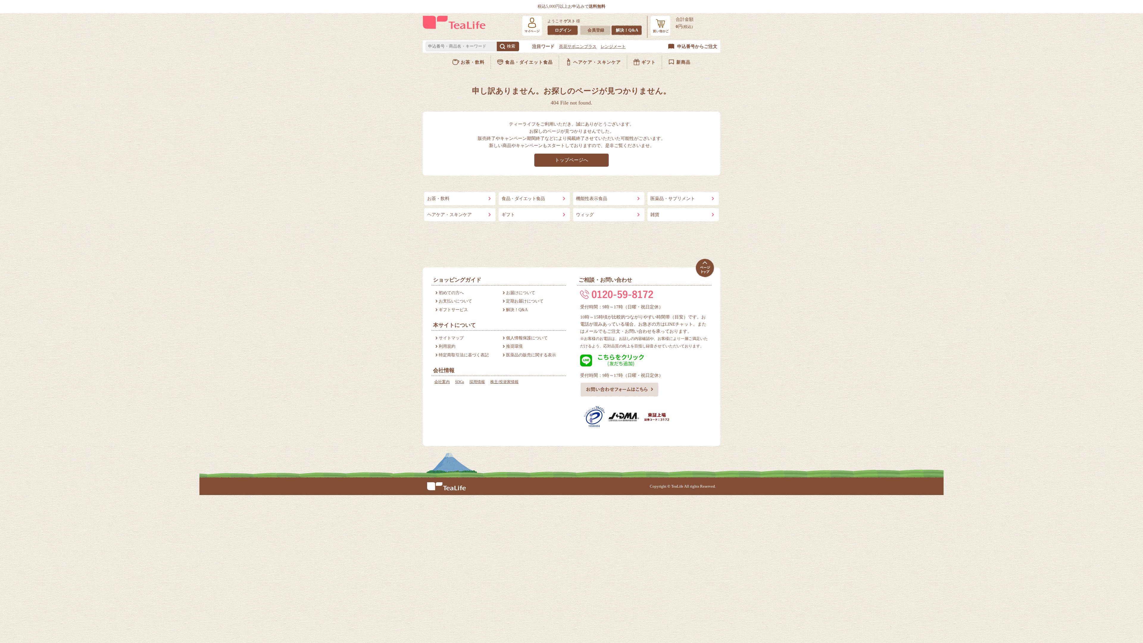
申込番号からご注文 (697, 46)
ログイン (563, 30)
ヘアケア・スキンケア (597, 62)
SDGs (459, 382)
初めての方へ (451, 293)
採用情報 (477, 382)
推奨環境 (514, 346)
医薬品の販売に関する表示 (531, 355)
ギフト (648, 62)
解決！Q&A (627, 30)
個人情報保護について (527, 338)
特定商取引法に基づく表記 (464, 355)
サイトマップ (451, 338)
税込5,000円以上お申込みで (571, 6)
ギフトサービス (453, 310)
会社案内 (442, 382)
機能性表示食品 (591, 198)
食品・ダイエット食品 (529, 62)
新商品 (683, 62)
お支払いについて (455, 301)
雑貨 (654, 214)
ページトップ (704, 268)
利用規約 (447, 346)
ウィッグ (585, 214)
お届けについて (520, 293)
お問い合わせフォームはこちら (619, 389)
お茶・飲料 (473, 62)
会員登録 (596, 30)
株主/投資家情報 (504, 382)
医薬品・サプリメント (672, 198)
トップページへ (571, 160)
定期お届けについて (525, 301)
